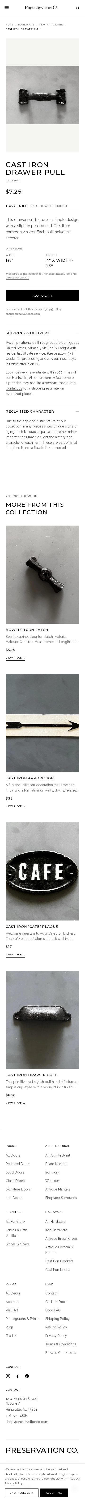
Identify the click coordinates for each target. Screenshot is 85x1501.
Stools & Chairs (18, 1244)
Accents (12, 1302)
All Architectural (57, 1155)
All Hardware (55, 1221)
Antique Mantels (57, 1189)
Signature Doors (18, 1189)
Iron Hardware (51, 24)
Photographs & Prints (22, 1319)
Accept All (54, 1492)
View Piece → (15, 657)
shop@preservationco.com (23, 313)
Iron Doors (14, 1198)
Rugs (10, 1327)
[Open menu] (6, 7)
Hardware (26, 24)
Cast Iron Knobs (57, 1270)
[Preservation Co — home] (41, 7)
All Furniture (15, 1221)
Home (9, 24)
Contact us (14, 388)
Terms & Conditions (60, 1344)
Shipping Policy (57, 1319)
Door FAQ (53, 1310)
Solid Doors (15, 1172)
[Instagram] (8, 1376)
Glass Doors (15, 1181)
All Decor (13, 1293)
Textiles (11, 1336)
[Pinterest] (27, 1376)
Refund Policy (56, 1327)
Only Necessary (22, 1492)
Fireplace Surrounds (61, 1198)
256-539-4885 (52, 309)
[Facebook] (17, 1376)
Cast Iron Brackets (59, 1261)
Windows (52, 1181)
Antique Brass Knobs (61, 1238)
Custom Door (56, 1302)
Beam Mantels (56, 1164)
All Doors (13, 1155)
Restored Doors (18, 1164)
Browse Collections (60, 1353)
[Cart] (77, 7)
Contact (51, 1293)
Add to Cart (42, 295)
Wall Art (12, 1310)
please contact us (17, 277)
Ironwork (52, 1172)
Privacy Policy (56, 1336)
